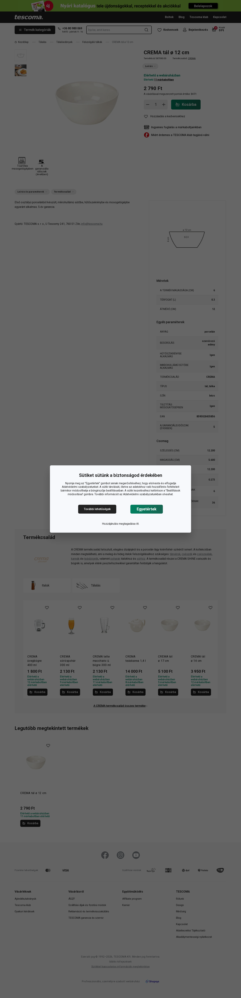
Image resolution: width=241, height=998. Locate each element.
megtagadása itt (129, 523)
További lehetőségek (97, 509)
